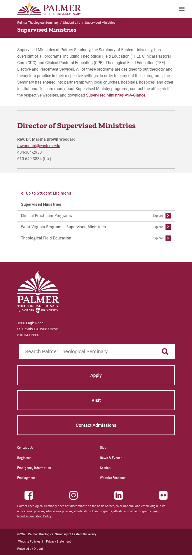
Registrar (24, 458)
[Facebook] (29, 495)
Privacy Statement (58, 541)
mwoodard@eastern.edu (38, 145)
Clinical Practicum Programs (46, 216)
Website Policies (29, 541)
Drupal (38, 549)
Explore (158, 216)
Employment (26, 478)
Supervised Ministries (41, 205)
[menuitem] (182, 9)
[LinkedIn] (119, 495)
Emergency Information (34, 468)
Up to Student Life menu (48, 193)
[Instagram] (73, 495)
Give (103, 448)
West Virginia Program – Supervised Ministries (63, 227)
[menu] (96, 216)
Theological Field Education (46, 238)
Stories (105, 468)
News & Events (111, 458)
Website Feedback (113, 478)
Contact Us (25, 448)
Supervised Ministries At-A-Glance (115, 95)
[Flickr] (163, 495)
